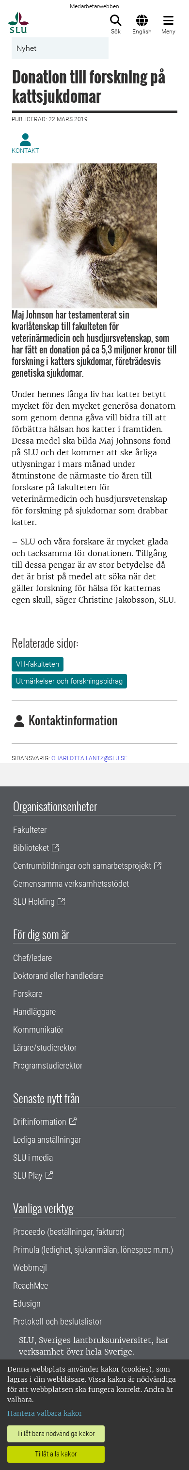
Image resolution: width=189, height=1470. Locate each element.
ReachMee (30, 1285)
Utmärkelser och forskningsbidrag (69, 681)
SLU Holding (34, 901)
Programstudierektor (47, 1065)
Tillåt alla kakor (56, 1454)
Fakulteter (30, 830)
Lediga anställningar (47, 1139)
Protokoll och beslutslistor (57, 1321)
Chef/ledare (32, 958)
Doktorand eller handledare (58, 976)
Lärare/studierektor (45, 1047)
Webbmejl (30, 1267)
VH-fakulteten (37, 664)
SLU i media (33, 1157)
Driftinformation (39, 1122)
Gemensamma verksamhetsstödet (71, 884)
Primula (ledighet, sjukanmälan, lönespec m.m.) (93, 1250)
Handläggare (34, 1012)
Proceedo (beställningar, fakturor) (69, 1232)
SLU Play (28, 1175)
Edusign (27, 1303)
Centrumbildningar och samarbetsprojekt (82, 866)
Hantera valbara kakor (44, 1413)
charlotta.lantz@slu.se (89, 758)
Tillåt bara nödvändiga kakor (56, 1433)
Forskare (27, 994)
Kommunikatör (38, 1029)
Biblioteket (31, 848)
